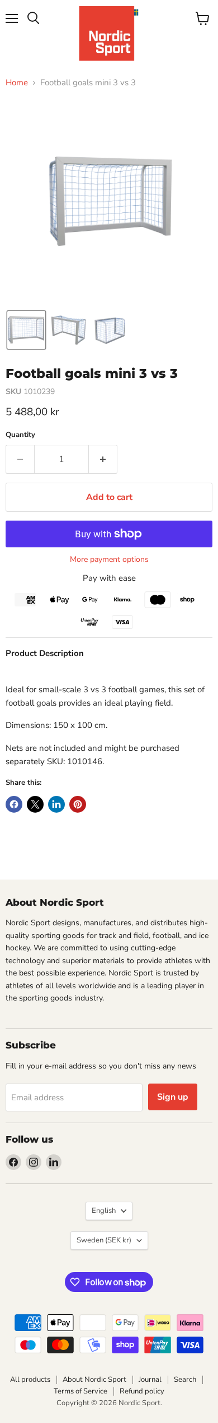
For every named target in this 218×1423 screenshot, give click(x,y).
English (104, 1211)
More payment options (109, 559)
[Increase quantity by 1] (103, 459)
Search (185, 1380)
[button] (26, 330)
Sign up (172, 1097)
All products (30, 1380)
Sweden (104, 1240)
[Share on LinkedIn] (56, 804)
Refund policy (142, 1391)
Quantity (20, 435)
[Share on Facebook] (14, 804)
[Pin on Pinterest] (77, 804)
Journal (150, 1380)
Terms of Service (80, 1391)
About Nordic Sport (94, 1380)
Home (17, 83)
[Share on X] (35, 804)
